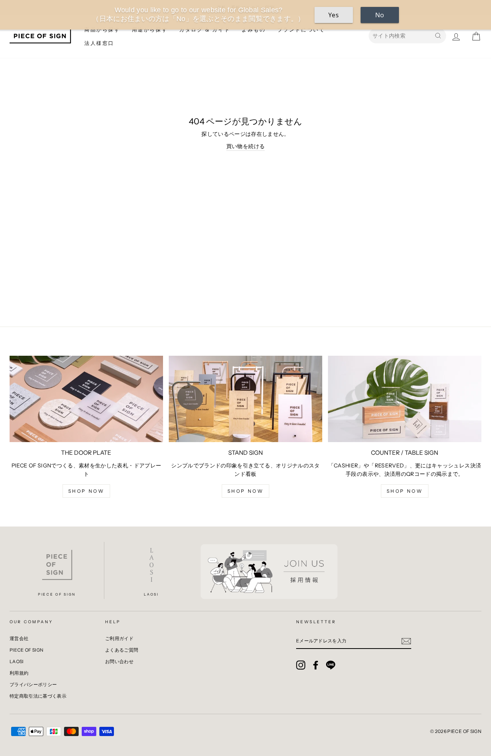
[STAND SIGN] (245, 399)
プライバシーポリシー (33, 684)
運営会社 (19, 638)
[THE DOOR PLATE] (86, 399)
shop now (86, 491)
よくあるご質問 (121, 650)
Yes (333, 15)
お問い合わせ (119, 661)
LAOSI (17, 661)
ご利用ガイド (119, 638)
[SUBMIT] (406, 640)
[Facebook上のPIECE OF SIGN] (315, 665)
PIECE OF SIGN (27, 650)
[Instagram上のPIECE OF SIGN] (300, 665)
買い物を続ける (245, 146)
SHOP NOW (405, 491)
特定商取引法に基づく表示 (38, 696)
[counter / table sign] (404, 399)
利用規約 (19, 673)
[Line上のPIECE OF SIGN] (330, 665)
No (379, 15)
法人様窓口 (99, 43)
